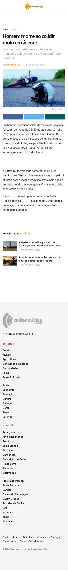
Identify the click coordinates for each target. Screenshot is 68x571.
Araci (6, 441)
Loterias (7, 417)
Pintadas (8, 468)
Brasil (6, 350)
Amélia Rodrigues (13, 436)
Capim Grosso (11, 499)
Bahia (15, 29)
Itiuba (6, 517)
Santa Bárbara (11, 485)
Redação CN (13, 64)
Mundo (7, 354)
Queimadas (9, 472)
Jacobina (8, 521)
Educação (8, 394)
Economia (8, 389)
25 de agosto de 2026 (30, 250)
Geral (6, 408)
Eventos (7, 412)
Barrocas (8, 450)
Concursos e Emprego (16, 363)
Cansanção (9, 454)
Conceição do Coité (14, 459)
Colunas (7, 403)
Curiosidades (10, 368)
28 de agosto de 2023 (37, 64)
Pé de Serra (9, 463)
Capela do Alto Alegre (15, 494)
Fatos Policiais (11, 377)
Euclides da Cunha (13, 503)
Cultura (7, 399)
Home (5, 29)
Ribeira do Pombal (13, 480)
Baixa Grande (10, 445)
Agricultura (9, 359)
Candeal (7, 490)
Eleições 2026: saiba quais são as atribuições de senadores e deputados (40, 244)
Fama (6, 372)
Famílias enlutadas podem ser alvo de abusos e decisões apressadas (39, 259)
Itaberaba (8, 512)
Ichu (5, 508)
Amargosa (9, 432)
